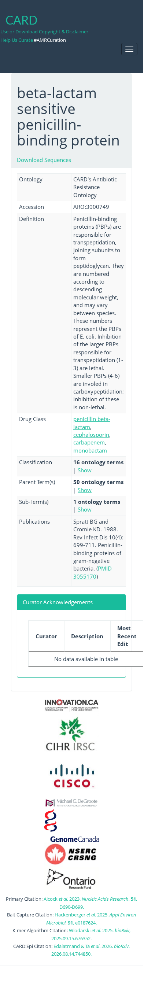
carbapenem (89, 442)
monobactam (90, 450)
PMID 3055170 (92, 572)
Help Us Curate (16, 40)
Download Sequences (44, 159)
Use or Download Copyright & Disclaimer (44, 31)
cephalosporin (91, 434)
